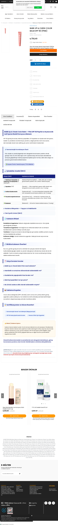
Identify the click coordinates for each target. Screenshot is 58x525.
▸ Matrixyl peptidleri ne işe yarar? (16, 280)
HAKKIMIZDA (3, 1)
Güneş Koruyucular (19, 18)
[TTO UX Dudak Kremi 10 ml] (43, 390)
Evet (38, 7)
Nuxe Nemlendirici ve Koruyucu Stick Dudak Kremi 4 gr (13, 408)
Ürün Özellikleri (7, 116)
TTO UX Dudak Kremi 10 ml (39, 407)
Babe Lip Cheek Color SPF (20, 444)
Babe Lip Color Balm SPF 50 (24, 453)
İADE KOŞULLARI (39, 120)
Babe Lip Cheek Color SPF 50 (34, 444)
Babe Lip (17, 439)
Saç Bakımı (30, 18)
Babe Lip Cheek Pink (34, 451)
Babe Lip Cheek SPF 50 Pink (40, 450)
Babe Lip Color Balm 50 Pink (28, 454)
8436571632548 (7, 439)
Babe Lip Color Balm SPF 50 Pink (39, 453)
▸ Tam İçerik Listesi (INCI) (13, 213)
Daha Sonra (30, 7)
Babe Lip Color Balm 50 (15, 454)
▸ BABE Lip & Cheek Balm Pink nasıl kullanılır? (20, 266)
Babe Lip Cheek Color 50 (26, 445)
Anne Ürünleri (20, 14)
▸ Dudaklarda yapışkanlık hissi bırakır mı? (19, 275)
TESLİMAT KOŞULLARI (25, 120)
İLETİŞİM (11, 1)
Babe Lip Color (43, 451)
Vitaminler (40, 18)
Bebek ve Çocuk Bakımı (47, 14)
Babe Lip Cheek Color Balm (45, 439)
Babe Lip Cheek (23, 439)
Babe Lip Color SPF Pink (35, 456)
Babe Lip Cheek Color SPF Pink (12, 445)
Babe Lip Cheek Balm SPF (26, 447)
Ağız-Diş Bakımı (9, 14)
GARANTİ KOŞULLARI (9, 120)
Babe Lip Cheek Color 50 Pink (40, 445)
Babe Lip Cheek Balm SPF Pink (18, 448)
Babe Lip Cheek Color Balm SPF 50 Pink (42, 441)
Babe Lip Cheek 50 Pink (23, 451)
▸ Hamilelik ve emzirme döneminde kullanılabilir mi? (23, 271)
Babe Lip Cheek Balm (14, 447)
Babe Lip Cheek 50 (12, 451)
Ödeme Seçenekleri (34, 116)
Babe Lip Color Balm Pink (42, 454)
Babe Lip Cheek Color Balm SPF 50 (24, 441)
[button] (42, 403)
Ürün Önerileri (48, 116)
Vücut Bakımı (49, 18)
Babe (12, 439)
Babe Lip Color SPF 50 (11, 456)
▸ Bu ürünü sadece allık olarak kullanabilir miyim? (22, 285)
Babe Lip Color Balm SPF (12, 453)
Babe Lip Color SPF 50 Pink (23, 456)
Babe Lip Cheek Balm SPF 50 (39, 447)
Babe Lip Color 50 (45, 456)
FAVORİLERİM (51, 7)
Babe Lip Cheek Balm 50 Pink (45, 448)
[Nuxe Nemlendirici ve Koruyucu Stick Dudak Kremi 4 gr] (14, 390)
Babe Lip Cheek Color (32, 439)
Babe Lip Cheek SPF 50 (28, 450)
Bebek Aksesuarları (32, 14)
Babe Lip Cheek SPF (17, 450)
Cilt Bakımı (7, 18)
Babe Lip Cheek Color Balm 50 (25, 442)
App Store (33, 505)
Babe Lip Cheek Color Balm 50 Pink (41, 442)
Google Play (34, 503)
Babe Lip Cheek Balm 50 (32, 448)
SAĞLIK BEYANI (7, 124)
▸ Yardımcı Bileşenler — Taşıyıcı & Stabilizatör (20, 208)
